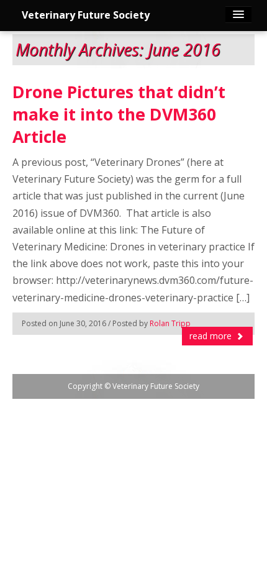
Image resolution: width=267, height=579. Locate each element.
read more (211, 336)
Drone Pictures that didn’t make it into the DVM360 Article (118, 114)
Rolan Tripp (170, 323)
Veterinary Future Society (86, 15)
